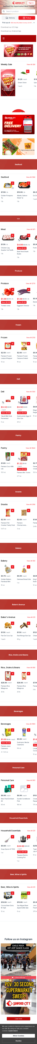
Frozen (4, 337)
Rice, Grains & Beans (10, 667)
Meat (3, 229)
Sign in (31, 3)
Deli (2, 391)
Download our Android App (11, 31)
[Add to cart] (27, 71)
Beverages (6, 724)
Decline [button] (18, 1041)
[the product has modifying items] (13, 188)
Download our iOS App (9, 27)
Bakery (4, 561)
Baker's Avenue (8, 617)
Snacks (4, 504)
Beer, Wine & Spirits (10, 887)
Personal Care (7, 780)
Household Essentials (11, 830)
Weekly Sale (6, 64)
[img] (19, 240)
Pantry (4, 448)
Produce (5, 283)
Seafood (5, 177)
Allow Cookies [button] (18, 1036)
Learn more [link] (13, 1031)
